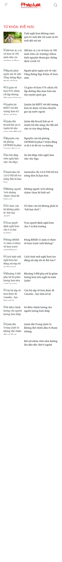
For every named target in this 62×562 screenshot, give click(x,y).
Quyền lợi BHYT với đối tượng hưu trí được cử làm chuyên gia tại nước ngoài (41, 108)
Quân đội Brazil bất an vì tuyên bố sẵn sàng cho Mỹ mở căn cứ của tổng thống (41, 125)
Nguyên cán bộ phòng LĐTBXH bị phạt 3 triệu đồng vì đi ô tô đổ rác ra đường (40, 142)
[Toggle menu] (6, 4)
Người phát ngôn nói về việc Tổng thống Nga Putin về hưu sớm (41, 74)
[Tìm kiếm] (55, 5)
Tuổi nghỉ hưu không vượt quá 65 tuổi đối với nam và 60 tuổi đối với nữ (41, 37)
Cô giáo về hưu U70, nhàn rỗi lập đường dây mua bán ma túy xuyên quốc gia (40, 91)
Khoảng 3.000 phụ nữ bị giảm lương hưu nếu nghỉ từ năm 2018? (41, 277)
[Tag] (31, 5)
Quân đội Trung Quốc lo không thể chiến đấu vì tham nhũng (40, 328)
